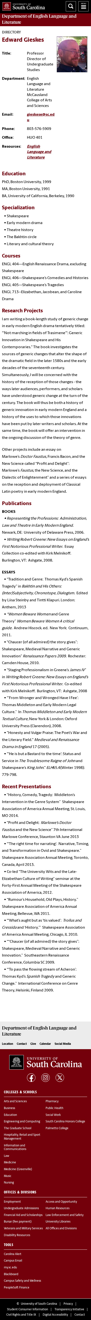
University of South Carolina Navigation (83, 6)
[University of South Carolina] (45, 1062)
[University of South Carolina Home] (22, 5)
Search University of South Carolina (71, 6)
